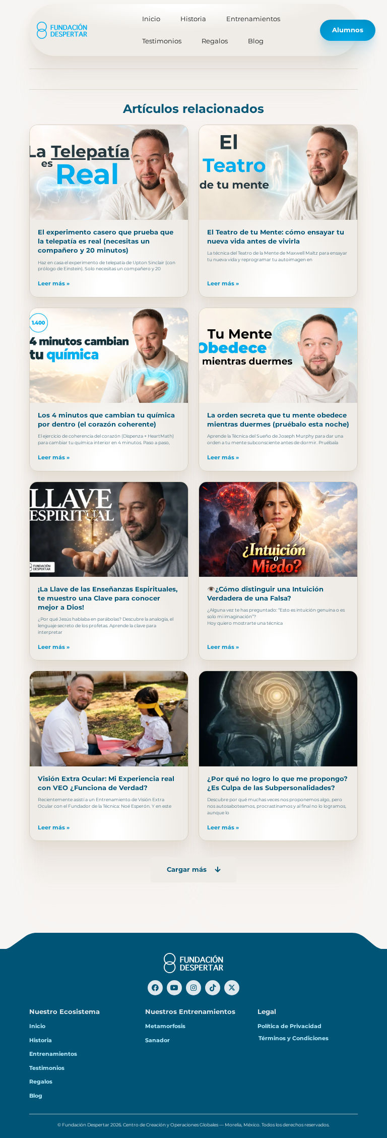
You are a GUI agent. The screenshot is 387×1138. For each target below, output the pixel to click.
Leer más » (54, 283)
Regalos (215, 41)
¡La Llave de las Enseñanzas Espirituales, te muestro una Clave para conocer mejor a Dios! (107, 598)
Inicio (151, 19)
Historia (193, 19)
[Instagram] (193, 987)
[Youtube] (174, 987)
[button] (193, 869)
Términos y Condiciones (294, 1038)
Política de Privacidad (289, 1026)
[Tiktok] (212, 987)
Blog (256, 41)
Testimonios (161, 41)
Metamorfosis (165, 1026)
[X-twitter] (231, 987)
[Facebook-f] (155, 987)
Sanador (157, 1040)
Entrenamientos (253, 19)
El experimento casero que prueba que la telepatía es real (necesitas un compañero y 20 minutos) (105, 241)
